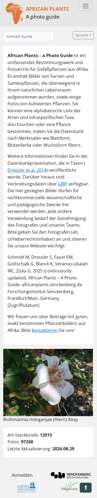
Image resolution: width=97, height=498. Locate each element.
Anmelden (22, 475)
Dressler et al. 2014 (27, 170)
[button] (86, 488)
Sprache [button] (82, 35)
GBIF (62, 184)
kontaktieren (45, 330)
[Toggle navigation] (85, 6)
